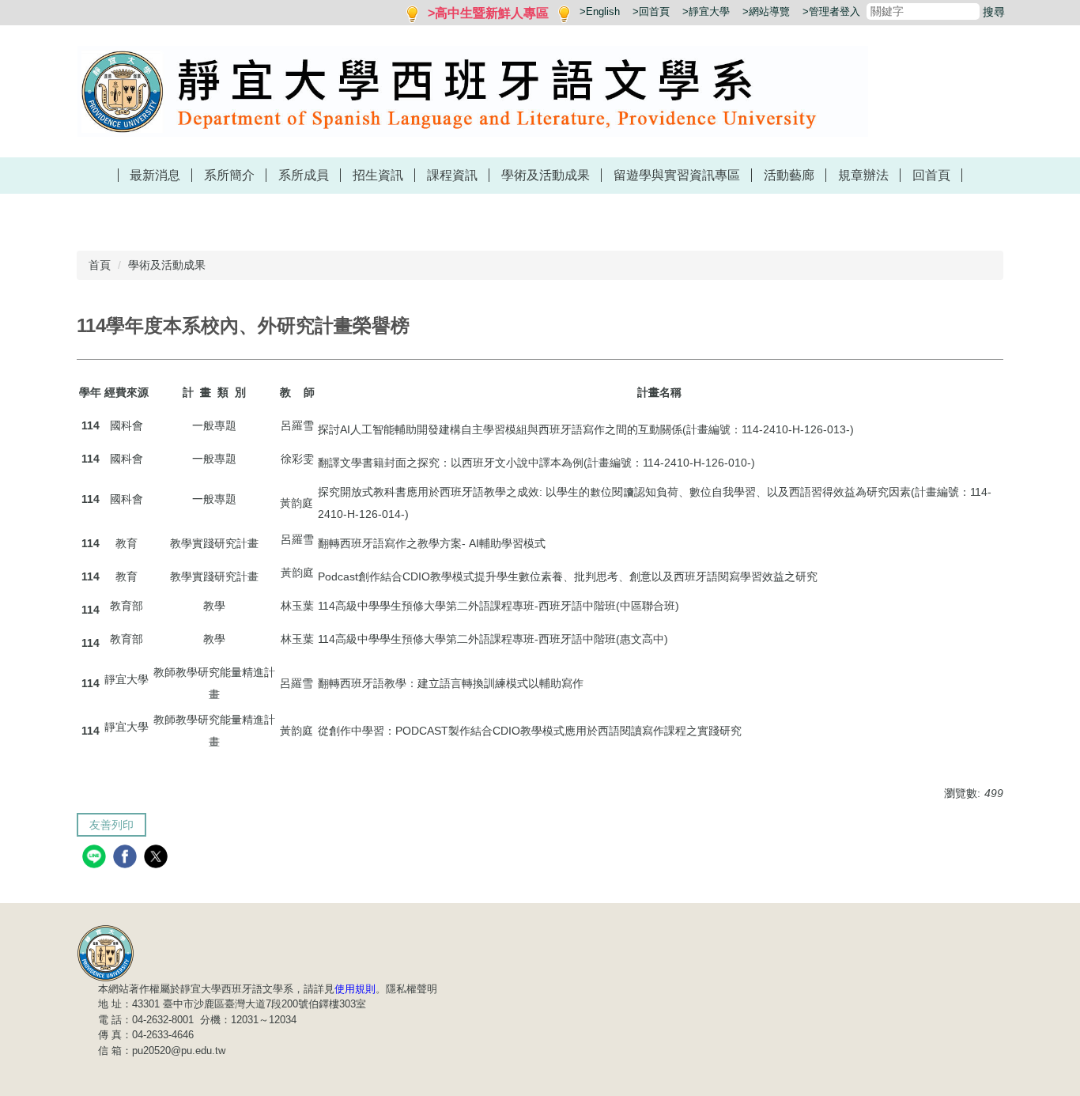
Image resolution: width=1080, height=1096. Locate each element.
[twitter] (158, 858)
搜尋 (994, 12)
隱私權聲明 (411, 989)
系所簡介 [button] (229, 175)
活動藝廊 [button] (789, 175)
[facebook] (127, 858)
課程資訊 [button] (452, 175)
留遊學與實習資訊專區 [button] (677, 175)
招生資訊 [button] (378, 175)
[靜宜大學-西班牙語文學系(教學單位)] (105, 952)
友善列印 (111, 824)
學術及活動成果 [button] (545, 175)
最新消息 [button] (155, 175)
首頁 (100, 265)
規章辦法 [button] (863, 175)
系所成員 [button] (303, 175)
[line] (96, 858)
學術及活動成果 (167, 265)
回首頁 (931, 175)
